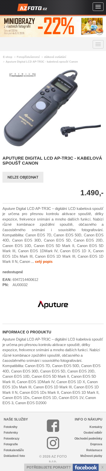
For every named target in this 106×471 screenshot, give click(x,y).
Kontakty (95, 427)
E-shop (7, 56)
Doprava (96, 444)
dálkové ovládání (55, 56)
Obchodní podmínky (88, 438)
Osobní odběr (93, 432)
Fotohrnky (11, 432)
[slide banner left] (6, 26)
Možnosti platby (91, 456)
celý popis (44, 261)
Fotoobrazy (11, 438)
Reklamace (94, 450)
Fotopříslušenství (28, 56)
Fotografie (11, 444)
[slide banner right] (100, 26)
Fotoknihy (11, 427)
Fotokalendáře (14, 450)
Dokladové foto (14, 456)
